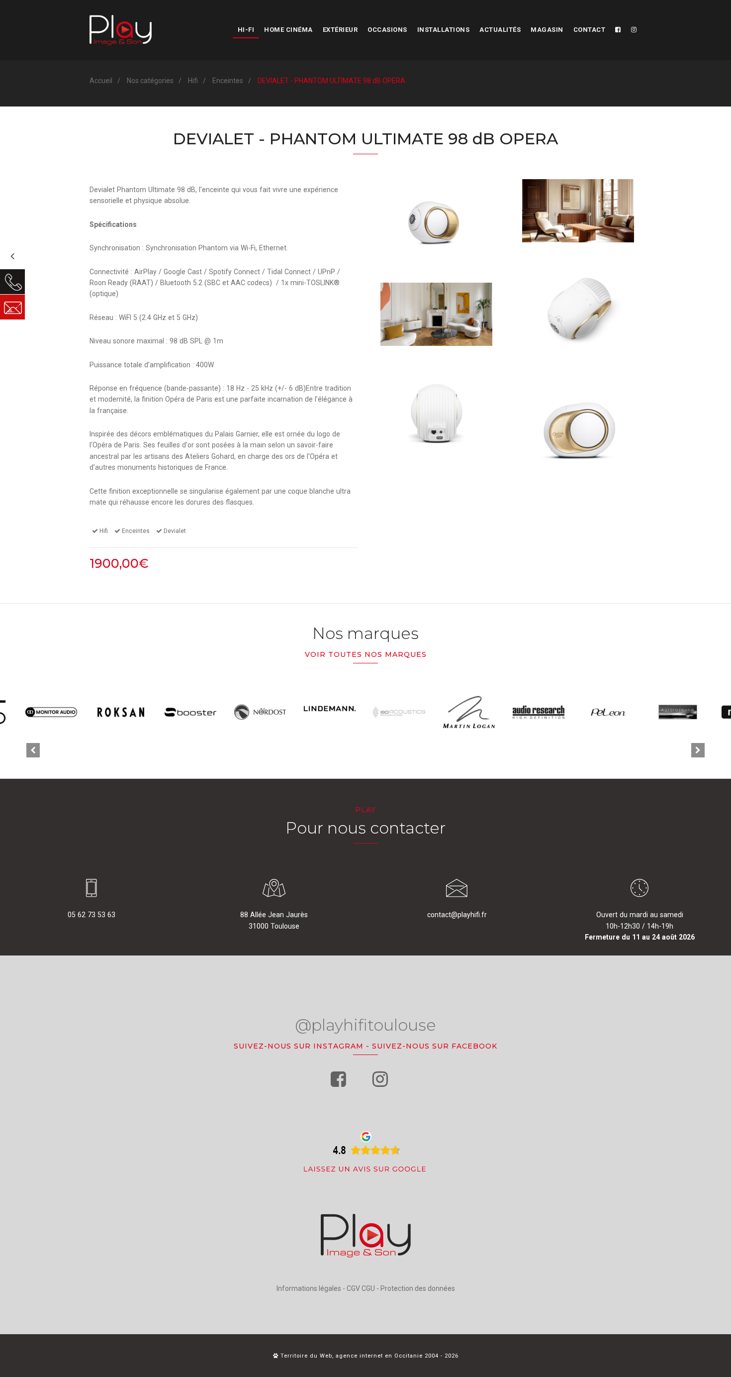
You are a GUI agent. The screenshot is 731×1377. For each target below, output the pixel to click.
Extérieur (340, 29)
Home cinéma (288, 29)
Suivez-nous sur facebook (434, 1046)
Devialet (175, 531)
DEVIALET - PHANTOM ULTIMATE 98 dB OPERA (331, 81)
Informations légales (308, 1288)
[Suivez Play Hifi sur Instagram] (634, 30)
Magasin (547, 29)
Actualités (500, 29)
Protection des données (417, 1288)
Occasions (387, 29)
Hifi (193, 81)
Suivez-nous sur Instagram (299, 1046)
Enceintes (227, 81)
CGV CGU (361, 1288)
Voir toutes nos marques (366, 654)
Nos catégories (150, 81)
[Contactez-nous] (12, 307)
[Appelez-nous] (12, 281)
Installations (443, 29)
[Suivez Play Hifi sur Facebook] (618, 30)
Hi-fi (246, 29)
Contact (589, 29)
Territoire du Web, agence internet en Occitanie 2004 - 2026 (368, 1356)
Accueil (101, 81)
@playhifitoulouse (365, 1025)
